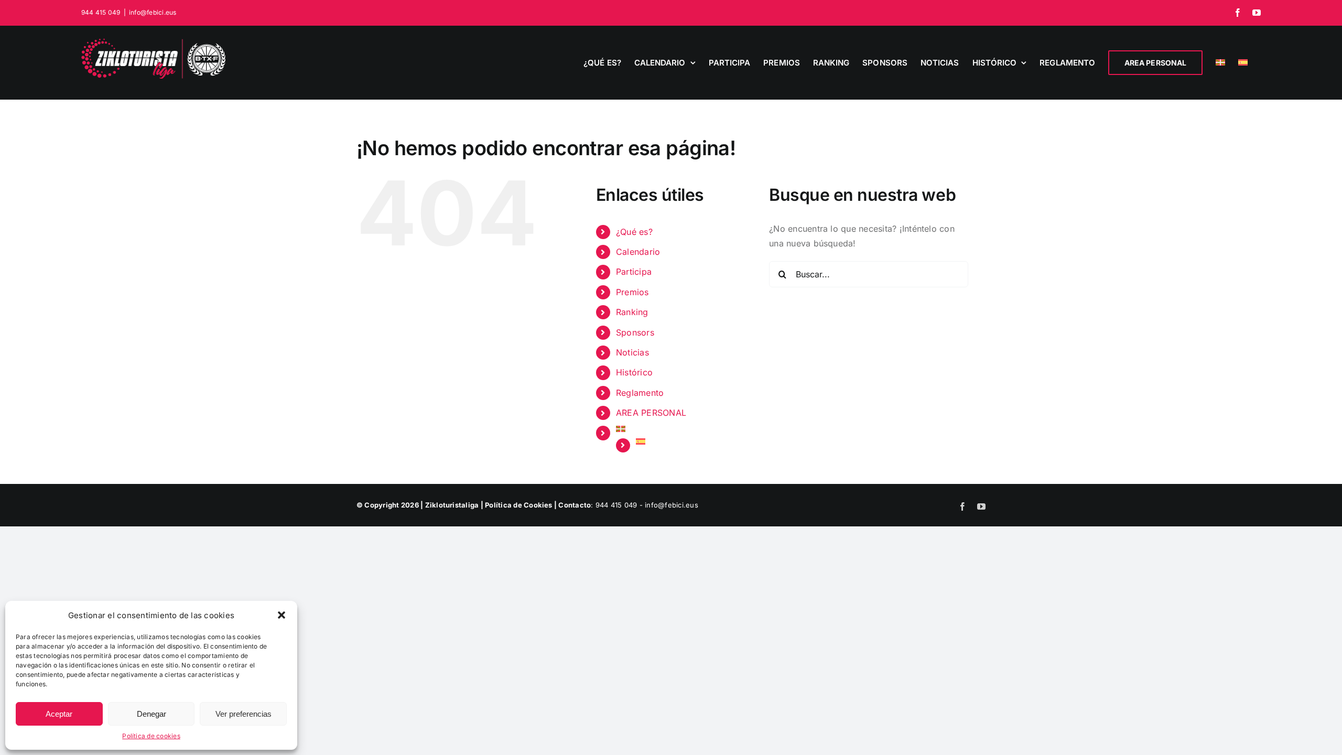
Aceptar (59, 713)
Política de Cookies (519, 505)
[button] (281, 615)
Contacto (574, 505)
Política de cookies (151, 736)
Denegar (151, 713)
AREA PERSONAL (651, 412)
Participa (634, 271)
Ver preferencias (243, 713)
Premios (632, 292)
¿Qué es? (634, 231)
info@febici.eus (153, 12)
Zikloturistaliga (452, 505)
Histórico (634, 372)
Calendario (638, 251)
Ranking (632, 312)
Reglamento (640, 392)
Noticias (632, 352)
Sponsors (635, 332)
